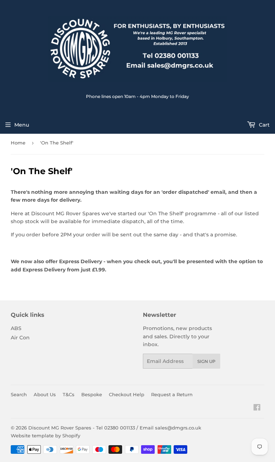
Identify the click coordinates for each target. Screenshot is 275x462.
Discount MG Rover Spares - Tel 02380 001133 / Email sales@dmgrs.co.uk (114, 428)
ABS (16, 328)
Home (18, 143)
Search (19, 394)
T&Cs (68, 394)
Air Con (20, 337)
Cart (263, 125)
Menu (21, 125)
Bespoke (91, 394)
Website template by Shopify (45, 435)
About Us (45, 394)
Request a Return (172, 394)
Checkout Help (126, 394)
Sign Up (206, 361)
